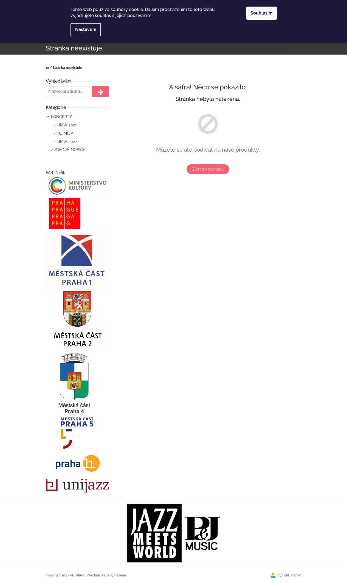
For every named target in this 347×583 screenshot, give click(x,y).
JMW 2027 (67, 141)
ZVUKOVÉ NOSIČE (68, 150)
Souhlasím (261, 13)
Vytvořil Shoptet (289, 575)
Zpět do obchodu (208, 169)
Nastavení (85, 29)
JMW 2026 (67, 125)
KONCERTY (61, 117)
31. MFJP (65, 133)
